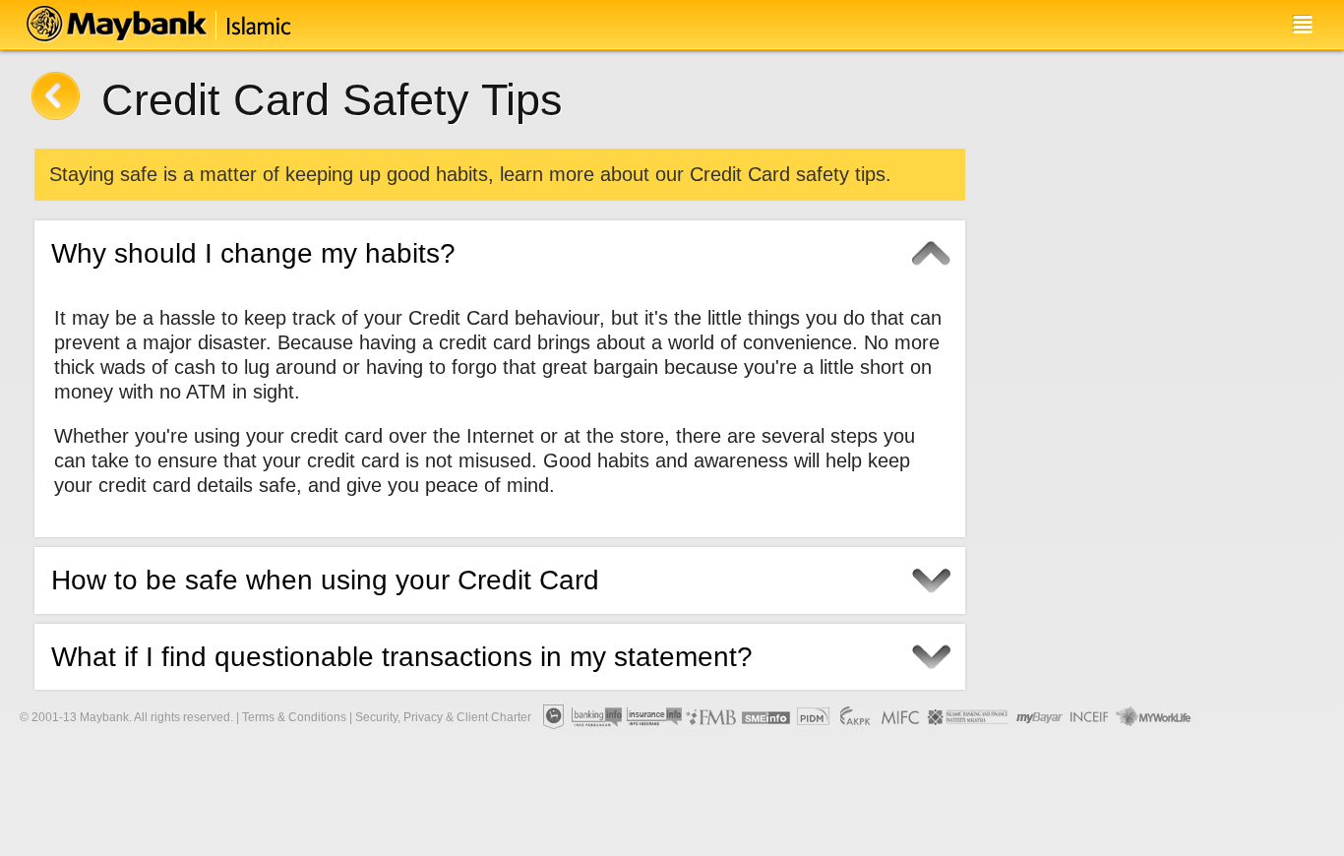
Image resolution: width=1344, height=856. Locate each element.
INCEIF (1090, 717)
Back (56, 96)
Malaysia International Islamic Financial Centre (901, 717)
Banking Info (597, 717)
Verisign (1222, 717)
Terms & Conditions (294, 717)
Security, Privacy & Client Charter (443, 717)
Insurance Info (655, 717)
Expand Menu (1302, 24)
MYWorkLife (1153, 717)
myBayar (1040, 717)
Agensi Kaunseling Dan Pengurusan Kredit (855, 717)
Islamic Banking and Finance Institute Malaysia (969, 717)
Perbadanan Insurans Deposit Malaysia (812, 717)
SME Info (766, 717)
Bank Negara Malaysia (552, 717)
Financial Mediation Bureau (712, 717)
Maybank (174, 24)
